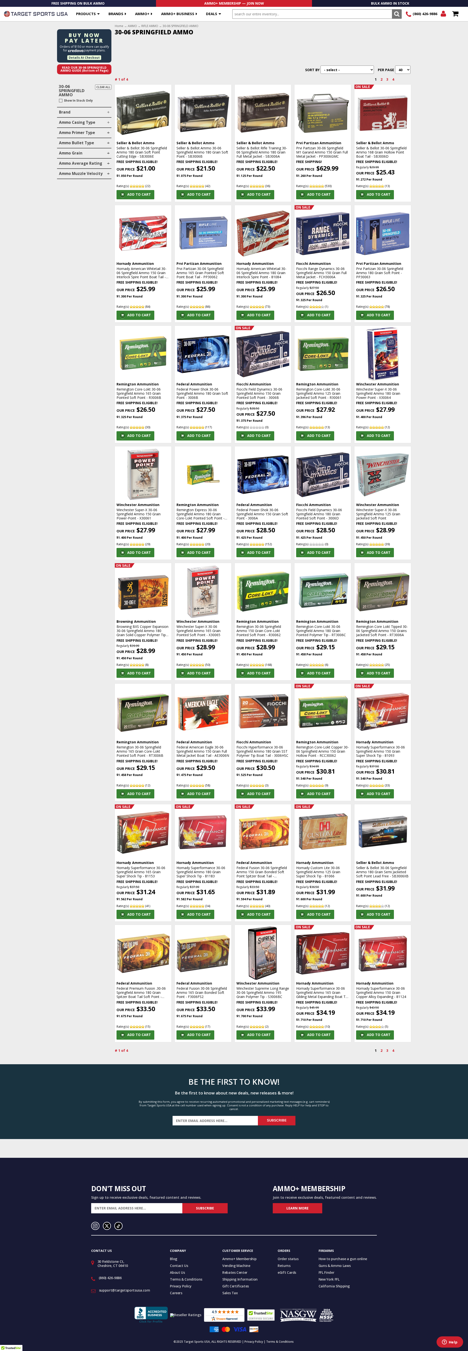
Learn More (297, 1208)
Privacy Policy (180, 1286)
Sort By (312, 69)
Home (119, 26)
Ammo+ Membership (239, 1258)
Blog (173, 1258)
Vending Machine (236, 1265)
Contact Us (179, 1265)
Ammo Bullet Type (76, 142)
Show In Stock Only (78, 100)
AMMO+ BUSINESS (177, 13)
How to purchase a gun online (343, 1258)
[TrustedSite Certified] (261, 1315)
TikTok (118, 1226)
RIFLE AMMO (149, 26)
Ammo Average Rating (80, 163)
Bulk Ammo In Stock (390, 3)
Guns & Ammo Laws (335, 1265)
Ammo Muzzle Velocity (81, 173)
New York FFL (329, 1279)
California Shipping (334, 1286)
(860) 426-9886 (425, 13)
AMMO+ (142, 13)
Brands (115, 13)
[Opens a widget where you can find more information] (449, 1342)
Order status (288, 1258)
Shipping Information (240, 1279)
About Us (177, 1272)
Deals (211, 13)
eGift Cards (287, 1272)
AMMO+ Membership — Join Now (234, 3)
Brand (64, 112)
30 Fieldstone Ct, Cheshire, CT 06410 (113, 1263)
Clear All (103, 87)
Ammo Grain (70, 153)
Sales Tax (230, 1293)
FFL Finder (326, 1272)
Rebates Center (234, 1272)
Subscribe (276, 1120)
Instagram (95, 1226)
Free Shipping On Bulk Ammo (78, 3)
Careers (176, 1293)
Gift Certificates (235, 1286)
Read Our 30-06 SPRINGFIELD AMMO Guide (84, 69)
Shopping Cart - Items (455, 14)
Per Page (386, 69)
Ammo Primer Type (77, 132)
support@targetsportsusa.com (124, 1290)
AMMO (132, 26)
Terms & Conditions (186, 1279)
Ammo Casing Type (77, 122)
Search (396, 14)
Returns (284, 1265)
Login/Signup (443, 14)
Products (86, 13)
